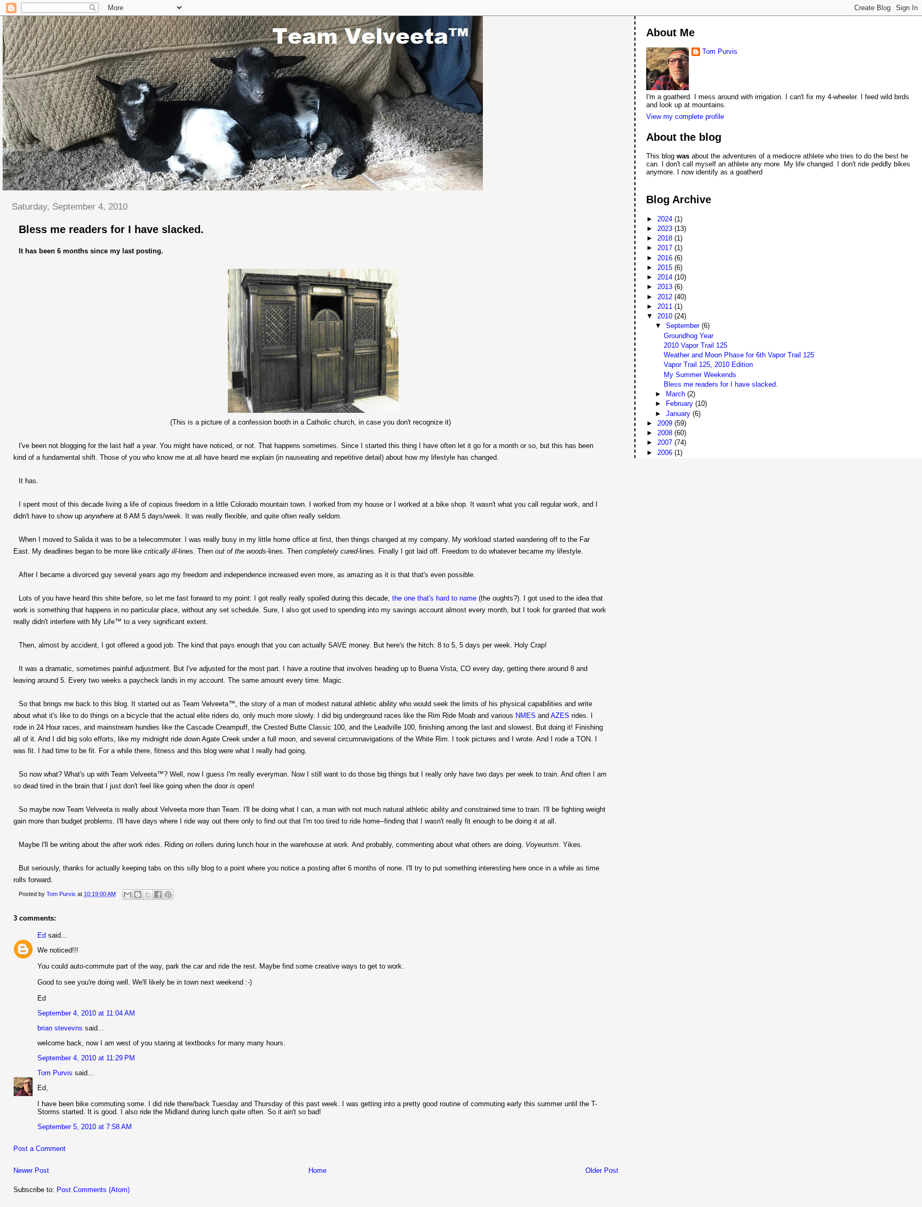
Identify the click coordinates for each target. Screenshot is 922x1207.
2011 (665, 306)
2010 (665, 316)
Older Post (601, 1170)
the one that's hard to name (434, 598)
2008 (665, 433)
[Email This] (127, 894)
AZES (560, 716)
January (679, 414)
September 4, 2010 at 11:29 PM (86, 1058)
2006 (665, 453)
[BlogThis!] (137, 894)
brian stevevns (60, 1028)
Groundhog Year (688, 336)
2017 (665, 248)
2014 (665, 277)
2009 (665, 423)
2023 (665, 229)
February (680, 403)
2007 (665, 442)
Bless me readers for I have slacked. (721, 384)
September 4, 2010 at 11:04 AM (86, 1013)
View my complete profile (685, 117)
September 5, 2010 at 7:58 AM (84, 1127)
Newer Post (31, 1170)
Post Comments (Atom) (93, 1190)
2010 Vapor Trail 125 (695, 345)
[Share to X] (147, 894)
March (676, 394)
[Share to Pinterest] (168, 894)
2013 (665, 287)
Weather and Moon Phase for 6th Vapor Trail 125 (739, 355)
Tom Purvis (55, 1073)
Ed (41, 935)
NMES (525, 716)
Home (317, 1170)
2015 (665, 267)
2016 (665, 258)
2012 (665, 297)
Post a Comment (39, 1149)
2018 (665, 238)
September (684, 326)
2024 (665, 219)
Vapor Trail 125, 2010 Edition (708, 365)
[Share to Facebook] (158, 894)
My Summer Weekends (700, 375)
